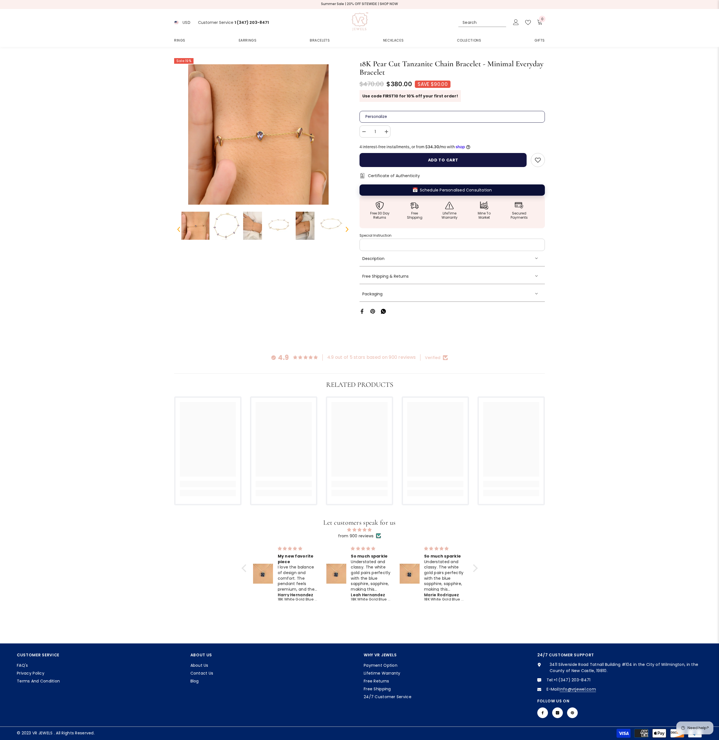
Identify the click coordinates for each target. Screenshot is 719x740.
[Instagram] (557, 712)
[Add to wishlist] (538, 160)
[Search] (482, 22)
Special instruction (376, 235)
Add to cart (443, 160)
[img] (360, 530)
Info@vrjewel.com (577, 689)
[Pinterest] (372, 311)
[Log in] (516, 22)
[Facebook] (362, 311)
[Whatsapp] (383, 311)
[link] (208, 484)
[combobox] (477, 22)
